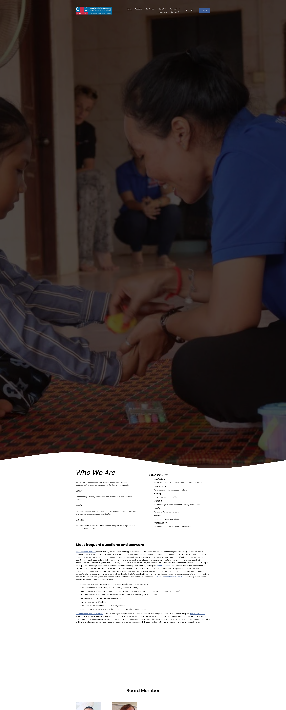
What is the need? (164, 566)
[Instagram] (192, 10)
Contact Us (175, 12)
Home (129, 9)
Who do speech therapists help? (169, 577)
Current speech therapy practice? (89, 613)
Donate (204, 10)
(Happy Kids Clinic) (197, 613)
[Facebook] (186, 10)
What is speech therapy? (86, 552)
